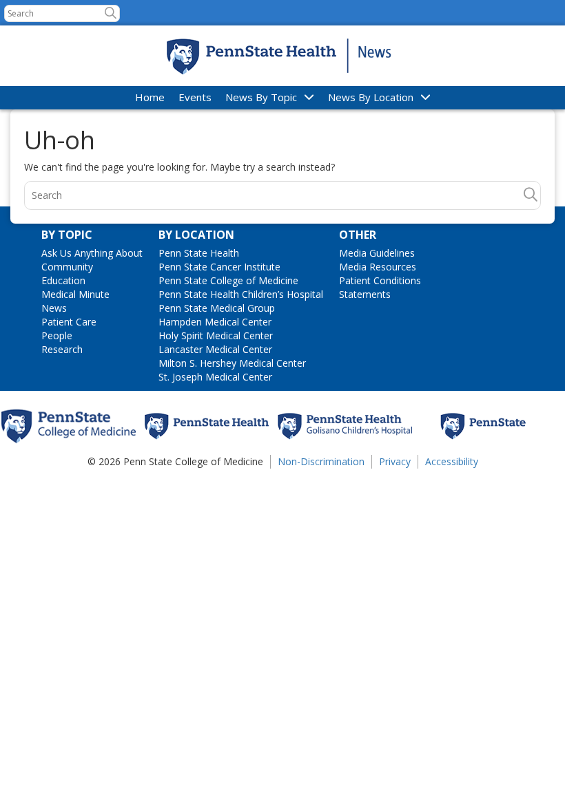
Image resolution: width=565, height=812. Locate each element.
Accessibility (451, 461)
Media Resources (377, 266)
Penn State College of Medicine (228, 280)
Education (63, 280)
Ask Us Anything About (92, 252)
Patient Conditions (380, 280)
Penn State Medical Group (216, 307)
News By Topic (261, 97)
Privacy (395, 461)
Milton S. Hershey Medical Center (232, 363)
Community (67, 266)
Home (150, 97)
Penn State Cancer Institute (219, 266)
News (54, 307)
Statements (365, 294)
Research (62, 349)
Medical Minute (75, 294)
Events (195, 97)
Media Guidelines (377, 252)
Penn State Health (198, 252)
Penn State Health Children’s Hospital (240, 294)
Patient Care (68, 321)
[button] (110, 13)
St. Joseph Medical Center (215, 376)
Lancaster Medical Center (215, 349)
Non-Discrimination (321, 461)
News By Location (370, 97)
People (56, 335)
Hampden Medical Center (214, 321)
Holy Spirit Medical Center (215, 335)
